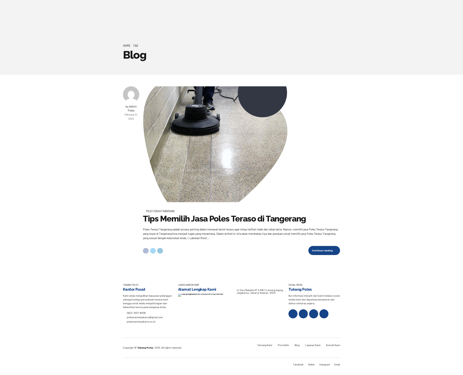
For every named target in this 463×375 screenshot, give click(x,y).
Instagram (324, 364)
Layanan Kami (312, 345)
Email (337, 364)
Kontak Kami (333, 345)
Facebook (298, 364)
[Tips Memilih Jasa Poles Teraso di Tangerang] (241, 144)
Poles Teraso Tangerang (160, 211)
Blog (297, 345)
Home (127, 45)
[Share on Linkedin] (160, 251)
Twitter (311, 364)
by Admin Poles (131, 108)
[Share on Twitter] (153, 251)
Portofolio (283, 345)
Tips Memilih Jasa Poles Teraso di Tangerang (224, 219)
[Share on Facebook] (146, 251)
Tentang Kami (264, 345)
